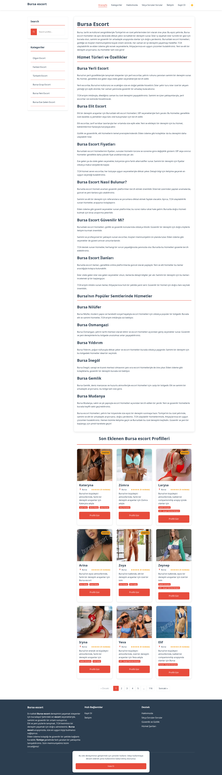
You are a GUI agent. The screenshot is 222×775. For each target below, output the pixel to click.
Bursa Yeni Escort (41, 93)
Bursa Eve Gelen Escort (44, 102)
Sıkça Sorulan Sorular (152, 5)
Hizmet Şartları (149, 726)
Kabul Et (111, 766)
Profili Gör (95, 515)
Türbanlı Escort (40, 75)
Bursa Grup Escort (42, 84)
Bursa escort (37, 4)
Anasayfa (102, 5)
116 (150, 688)
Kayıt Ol (181, 5)
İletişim (170, 5)
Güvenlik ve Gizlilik (151, 721)
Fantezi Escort (39, 67)
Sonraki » (163, 688)
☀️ (192, 5)
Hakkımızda (132, 5)
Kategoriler (116, 5)
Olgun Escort (39, 58)
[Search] (34, 32)
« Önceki (105, 688)
